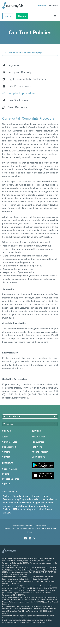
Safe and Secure (50, 528)
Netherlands (9, 502)
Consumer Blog (9, 441)
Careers (6, 451)
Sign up (22, 16)
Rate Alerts (37, 446)
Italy (45, 499)
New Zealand (23, 502)
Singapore (8, 506)
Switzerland (42, 506)
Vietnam (7, 512)
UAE (15, 509)
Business (53, 5)
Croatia (26, 496)
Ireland (37, 499)
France (45, 496)
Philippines (37, 502)
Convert (6, 483)
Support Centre (9, 468)
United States (44, 509)
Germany (7, 499)
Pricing (5, 473)
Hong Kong (19, 499)
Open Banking (38, 456)
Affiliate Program (40, 451)
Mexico (52, 499)
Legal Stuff (31, 528)
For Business (38, 441)
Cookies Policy (21, 528)
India (29, 499)
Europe (35, 496)
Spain (32, 506)
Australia (7, 496)
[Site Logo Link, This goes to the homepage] (12, 5)
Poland (48, 502)
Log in (8, 16)
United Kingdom (27, 509)
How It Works (38, 436)
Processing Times (10, 478)
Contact (6, 456)
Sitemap (29, 532)
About (5, 436)
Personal (42, 5)
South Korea (21, 506)
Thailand (7, 509)
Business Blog (9, 446)
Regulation (40, 528)
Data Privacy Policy (9, 528)
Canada (17, 496)
